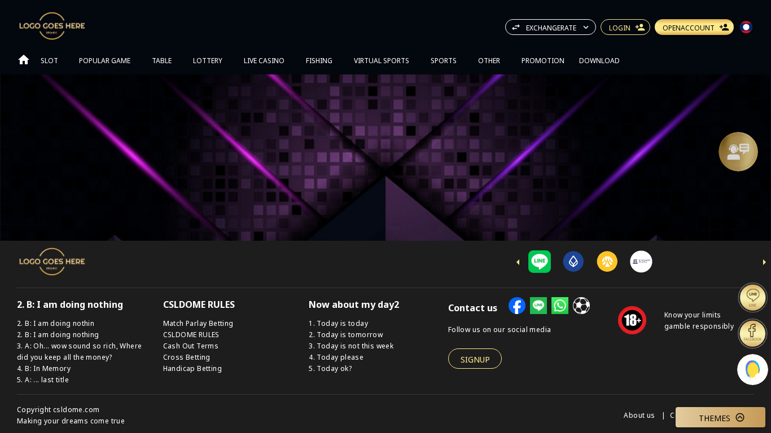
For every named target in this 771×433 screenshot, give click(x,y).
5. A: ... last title (43, 379)
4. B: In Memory (44, 368)
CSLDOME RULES (191, 334)
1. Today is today (338, 322)
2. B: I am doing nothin (55, 322)
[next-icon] (764, 262)
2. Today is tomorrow (346, 334)
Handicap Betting (192, 368)
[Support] (738, 151)
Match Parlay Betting (198, 322)
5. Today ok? (330, 368)
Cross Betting (187, 356)
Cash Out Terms (191, 345)
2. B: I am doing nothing (58, 334)
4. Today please (336, 356)
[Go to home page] (23, 60)
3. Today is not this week (351, 345)
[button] (738, 151)
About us (640, 414)
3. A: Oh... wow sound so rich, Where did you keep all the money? (79, 351)
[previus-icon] (518, 262)
